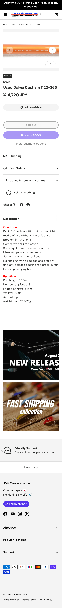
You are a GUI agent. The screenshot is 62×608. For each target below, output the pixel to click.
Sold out (31, 124)
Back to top (31, 467)
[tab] (11, 218)
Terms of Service (11, 599)
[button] (56, 14)
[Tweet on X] (15, 204)
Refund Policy (29, 599)
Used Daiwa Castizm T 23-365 (27, 24)
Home (6, 24)
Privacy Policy (45, 599)
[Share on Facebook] (21, 204)
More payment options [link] (31, 143)
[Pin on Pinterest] (28, 204)
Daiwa (6, 81)
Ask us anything (24, 192)
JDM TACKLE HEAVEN (21, 594)
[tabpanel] (31, 264)
